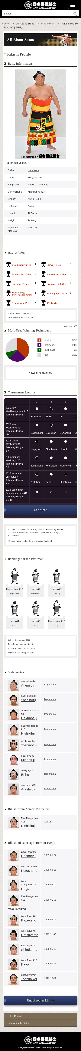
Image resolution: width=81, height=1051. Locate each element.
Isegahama (33, 170)
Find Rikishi (48, 23)
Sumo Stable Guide (18, 1023)
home (5, 23)
